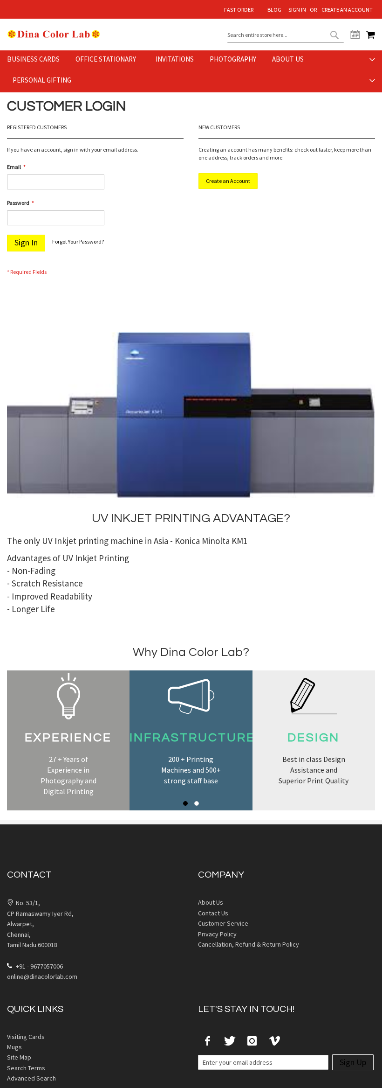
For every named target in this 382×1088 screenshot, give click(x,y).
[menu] (191, 71)
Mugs (14, 1047)
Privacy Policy (217, 934)
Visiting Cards (26, 1036)
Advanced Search (31, 1078)
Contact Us (213, 913)
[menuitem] (36, 59)
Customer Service (223, 923)
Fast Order (238, 9)
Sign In (297, 9)
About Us (210, 902)
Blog (274, 9)
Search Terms (26, 1068)
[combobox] (285, 35)
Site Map (19, 1057)
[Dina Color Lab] (53, 34)
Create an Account (347, 9)
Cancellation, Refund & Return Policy (248, 944)
